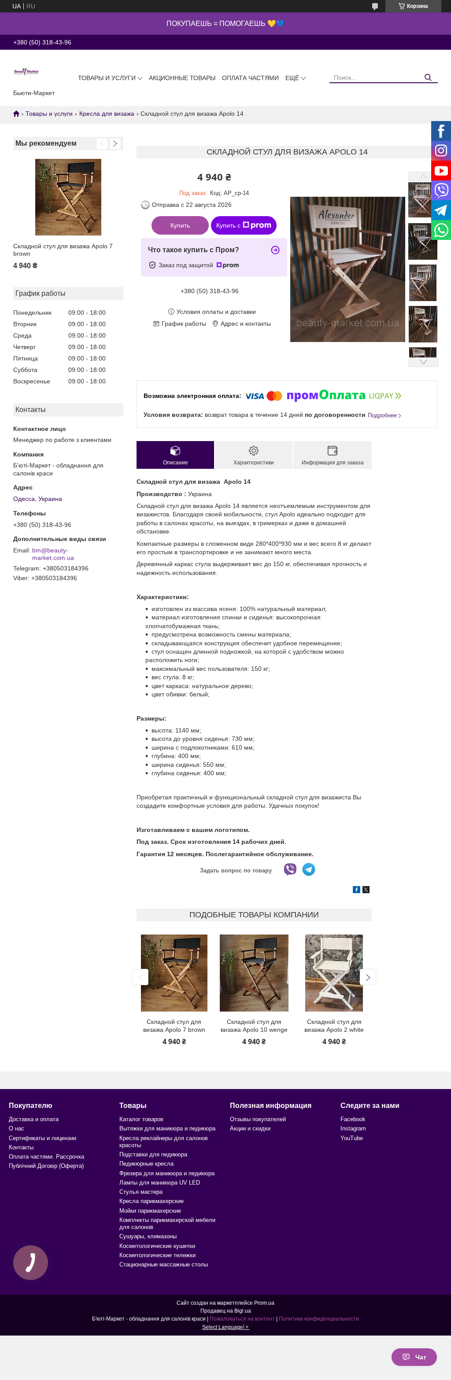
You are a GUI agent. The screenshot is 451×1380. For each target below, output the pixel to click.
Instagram (353, 1128)
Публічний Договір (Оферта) (46, 1166)
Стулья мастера (141, 1192)
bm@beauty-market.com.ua (53, 554)
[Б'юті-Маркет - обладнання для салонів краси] (26, 71)
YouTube (351, 1138)
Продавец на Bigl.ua (225, 1311)
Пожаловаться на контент (242, 1319)
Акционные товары (182, 77)
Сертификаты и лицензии (42, 1138)
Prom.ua (264, 1303)
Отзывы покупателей (258, 1119)
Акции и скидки (250, 1128)
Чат (420, 1357)
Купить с (228, 225)
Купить (180, 225)
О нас (16, 1128)
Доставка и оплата (34, 1119)
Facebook (353, 1119)
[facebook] (356, 890)
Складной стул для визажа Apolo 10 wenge (254, 1025)
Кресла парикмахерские (151, 1201)
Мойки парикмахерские (150, 1210)
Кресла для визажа (106, 113)
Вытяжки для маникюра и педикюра (167, 1128)
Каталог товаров (141, 1119)
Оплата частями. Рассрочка (46, 1156)
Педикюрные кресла (146, 1163)
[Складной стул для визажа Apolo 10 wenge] (254, 973)
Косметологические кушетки (157, 1246)
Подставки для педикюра (153, 1154)
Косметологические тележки (157, 1255)
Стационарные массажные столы (163, 1264)
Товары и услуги (107, 77)
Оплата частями (250, 77)
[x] (366, 890)
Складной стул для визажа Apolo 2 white (334, 1025)
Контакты (21, 1147)
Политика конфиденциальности (319, 1319)
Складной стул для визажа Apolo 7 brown (63, 250)
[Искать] (428, 77)
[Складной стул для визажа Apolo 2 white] (333, 973)
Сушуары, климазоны (148, 1236)
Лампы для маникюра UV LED (159, 1182)
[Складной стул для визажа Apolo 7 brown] (68, 197)
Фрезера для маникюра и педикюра (166, 1173)
